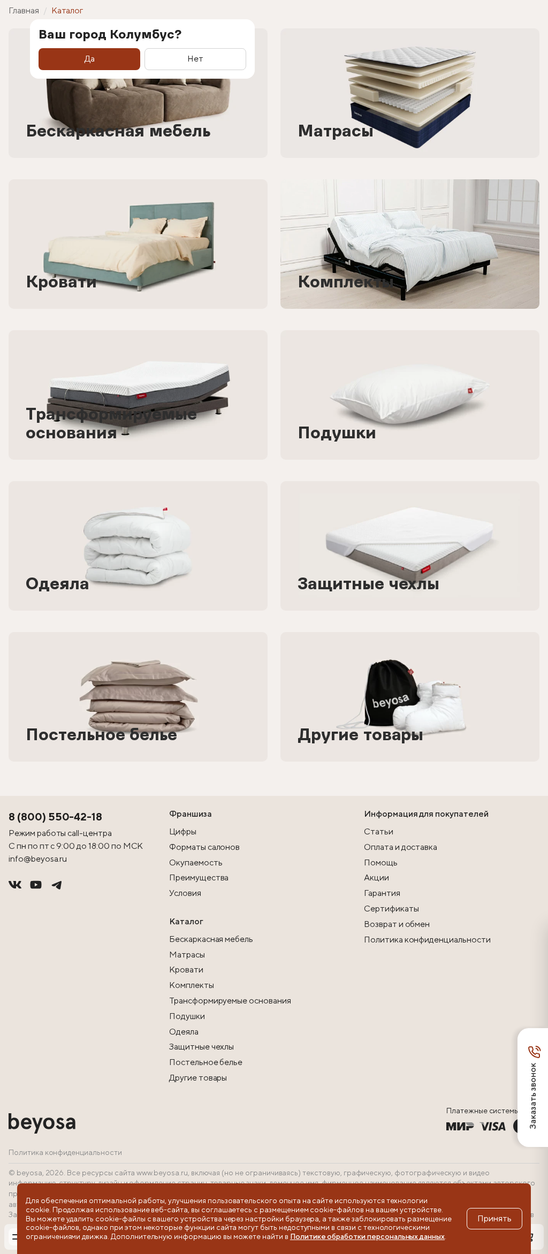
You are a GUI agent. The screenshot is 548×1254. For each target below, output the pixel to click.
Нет (195, 59)
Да (90, 59)
